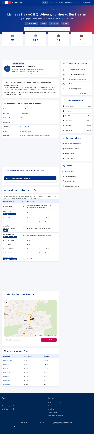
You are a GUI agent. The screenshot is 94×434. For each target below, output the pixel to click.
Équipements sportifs (70, 148)
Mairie (45, 2)
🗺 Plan (65, 23)
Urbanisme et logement (55, 415)
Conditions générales (8, 406)
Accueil (38, 10)
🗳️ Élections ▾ (87, 2)
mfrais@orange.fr (25, 131)
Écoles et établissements (71, 144)
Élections (51, 409)
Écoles (51, 2)
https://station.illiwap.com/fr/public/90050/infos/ (35, 135)
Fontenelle (6, 384)
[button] (32, 318)
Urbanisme (68, 2)
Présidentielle (68, 171)
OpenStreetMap (46, 335)
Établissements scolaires (56, 403)
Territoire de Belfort (48, 10)
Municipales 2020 (33, 72)
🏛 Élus (43, 23)
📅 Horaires (54, 23)
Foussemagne (7, 360)
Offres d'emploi (68, 153)
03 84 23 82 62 (24, 127)
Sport (56, 2)
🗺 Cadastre (77, 2)
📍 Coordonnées (31, 23)
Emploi (61, 2)
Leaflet (38, 335)
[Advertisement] (47, 52)
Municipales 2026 (69, 176)
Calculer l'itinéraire (49, 340)
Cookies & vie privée (8, 409)
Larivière (6, 376)
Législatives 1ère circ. (70, 186)
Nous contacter (6, 403)
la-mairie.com (33, 423)
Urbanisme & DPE (69, 158)
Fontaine (6, 364)
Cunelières (6, 368)
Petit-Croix (6, 372)
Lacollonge (6, 380)
